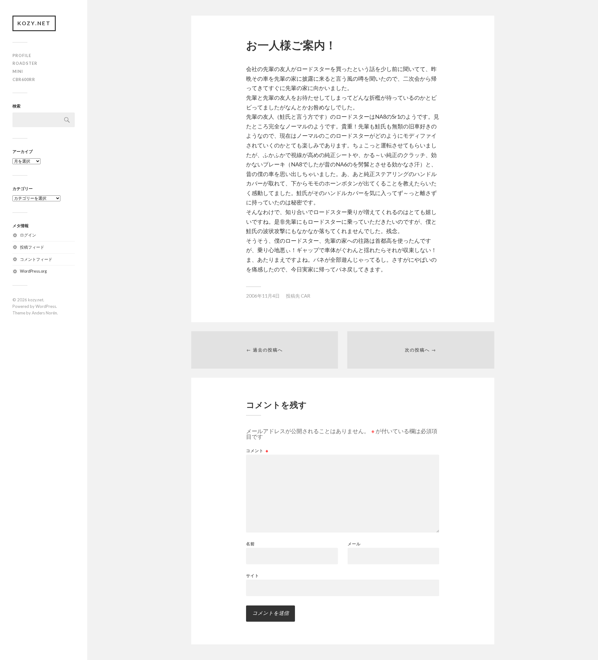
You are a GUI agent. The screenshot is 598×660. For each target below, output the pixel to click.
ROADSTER (24, 63)
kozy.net (34, 23)
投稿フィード (32, 247)
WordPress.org (33, 271)
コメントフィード (36, 259)
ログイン (28, 234)
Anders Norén (44, 312)
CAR (305, 296)
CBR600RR (23, 79)
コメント (257, 451)
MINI (17, 71)
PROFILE (21, 55)
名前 (250, 544)
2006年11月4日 (263, 296)
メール (354, 544)
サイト (252, 575)
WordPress (46, 306)
